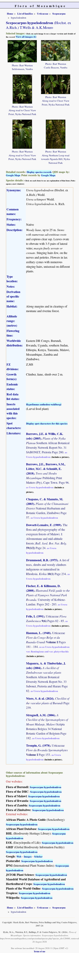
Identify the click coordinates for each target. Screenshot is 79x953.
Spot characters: (14, 425)
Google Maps (13, 175)
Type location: (12, 278)
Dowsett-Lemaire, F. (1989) (43, 525)
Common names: (13, 211)
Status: (11, 224)
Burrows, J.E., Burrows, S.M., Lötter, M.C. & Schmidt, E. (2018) (45, 468)
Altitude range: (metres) (12, 321)
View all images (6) (26, 36)
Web (18, 856)
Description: (14, 230)
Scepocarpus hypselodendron (45, 787)
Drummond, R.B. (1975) (42, 560)
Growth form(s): (12, 376)
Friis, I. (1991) (35, 616)
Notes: (11, 286)
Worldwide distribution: (15, 342)
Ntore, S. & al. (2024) (39, 698)
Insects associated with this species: (13, 411)
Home (10, 13)
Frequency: (14, 219)
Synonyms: (14, 190)
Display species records (39, 172)
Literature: (14, 433)
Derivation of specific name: (13, 296)
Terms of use (39, 951)
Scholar (38, 856)
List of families (25, 13)
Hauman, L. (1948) (38, 633)
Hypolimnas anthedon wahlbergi (43, 404)
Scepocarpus (59, 13)
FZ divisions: (13, 366)
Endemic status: (12, 386)
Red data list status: (13, 396)
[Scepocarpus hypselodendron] (22, 51)
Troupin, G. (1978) (38, 745)
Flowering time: (13, 332)
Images (28, 856)
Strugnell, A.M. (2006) (40, 715)
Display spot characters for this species (46, 423)
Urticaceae (42, 13)
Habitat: (12, 306)
